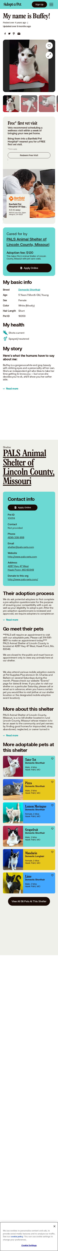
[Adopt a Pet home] (12, 4)
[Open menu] (51, 4)
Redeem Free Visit (29, 155)
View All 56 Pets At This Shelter (29, 901)
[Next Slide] (51, 66)
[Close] (54, 1226)
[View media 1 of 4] (11, 103)
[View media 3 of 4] (47, 103)
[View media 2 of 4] (29, 103)
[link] (5, 34)
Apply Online (31, 267)
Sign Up (39, 4)
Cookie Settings (29, 1245)
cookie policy (17, 1236)
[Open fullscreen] (49, 55)
